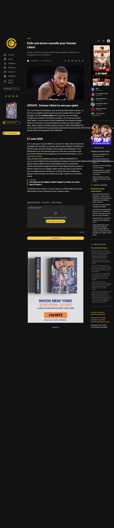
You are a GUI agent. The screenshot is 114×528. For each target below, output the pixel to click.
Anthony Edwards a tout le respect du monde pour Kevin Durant (102, 179)
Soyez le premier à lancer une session (55, 221)
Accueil (11, 55)
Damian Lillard (45, 202)
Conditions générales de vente (100, 322)
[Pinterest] (72, 61)
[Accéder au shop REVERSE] (103, 40)
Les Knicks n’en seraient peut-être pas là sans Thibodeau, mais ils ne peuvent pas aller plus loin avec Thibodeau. (102, 212)
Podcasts (12, 68)
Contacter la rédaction (98, 312)
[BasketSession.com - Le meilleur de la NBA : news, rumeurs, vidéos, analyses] (11, 43)
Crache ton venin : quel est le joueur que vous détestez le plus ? (102, 220)
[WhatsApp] (68, 61)
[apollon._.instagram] (13, 96)
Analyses (11, 63)
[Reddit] (75, 61)
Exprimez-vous (55, 238)
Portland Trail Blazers (56, 202)
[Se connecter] (108, 40)
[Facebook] (65, 61)
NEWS (29, 38)
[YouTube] (17, 96)
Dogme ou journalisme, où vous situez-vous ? (101, 155)
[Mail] (79, 61)
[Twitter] (9, 96)
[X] (83, 61)
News (10, 59)
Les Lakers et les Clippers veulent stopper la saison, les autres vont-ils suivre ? (54, 183)
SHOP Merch (10, 81)
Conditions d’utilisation (98, 320)
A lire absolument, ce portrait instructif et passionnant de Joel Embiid (102, 172)
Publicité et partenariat (98, 314)
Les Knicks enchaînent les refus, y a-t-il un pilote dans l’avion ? (101, 161)
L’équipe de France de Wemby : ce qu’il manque (102, 166)
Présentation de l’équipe (98, 318)
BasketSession (35, 60)
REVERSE (11, 76)
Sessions (11, 72)
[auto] (98, 40)
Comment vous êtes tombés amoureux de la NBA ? (101, 206)
